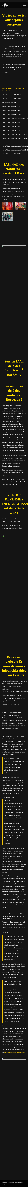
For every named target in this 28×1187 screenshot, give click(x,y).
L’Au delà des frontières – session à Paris (14, 169)
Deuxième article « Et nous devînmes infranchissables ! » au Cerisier (14, 949)
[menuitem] (24, 5)
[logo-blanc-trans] (11, 5)
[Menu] (24, 5)
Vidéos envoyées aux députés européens (14, 19)
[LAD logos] (14, 585)
